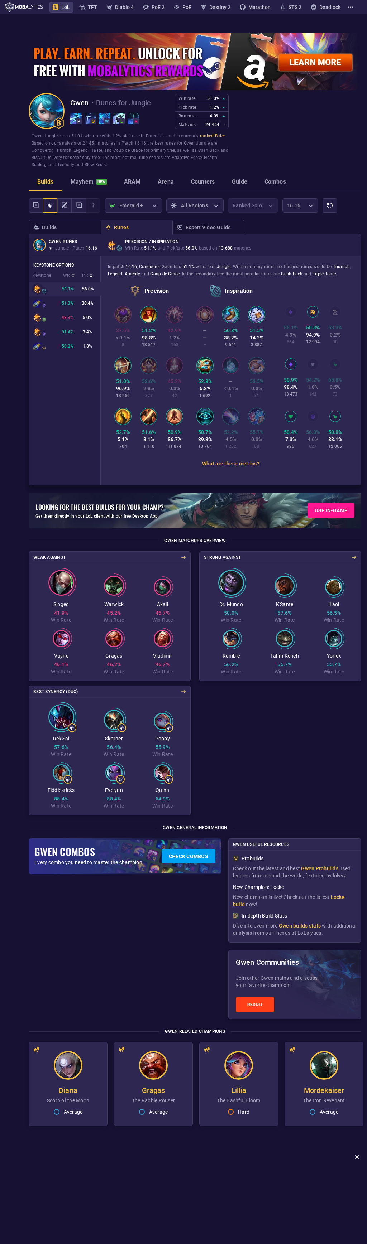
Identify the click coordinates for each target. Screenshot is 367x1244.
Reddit (255, 1004)
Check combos (188, 856)
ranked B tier (212, 136)
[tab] (45, 182)
